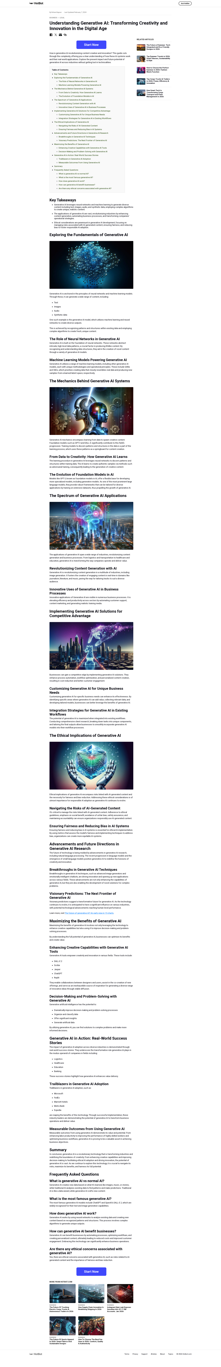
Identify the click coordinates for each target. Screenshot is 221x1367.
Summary (58, 166)
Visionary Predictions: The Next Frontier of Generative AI (83, 140)
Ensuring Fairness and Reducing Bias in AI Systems (80, 129)
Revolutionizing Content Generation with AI (77, 103)
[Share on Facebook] (50, 35)
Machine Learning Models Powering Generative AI (80, 85)
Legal (62, 18)
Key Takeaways (60, 74)
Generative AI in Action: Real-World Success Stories (76, 155)
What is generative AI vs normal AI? (74, 174)
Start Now (91, 45)
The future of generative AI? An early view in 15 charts (89, 913)
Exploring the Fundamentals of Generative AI (73, 78)
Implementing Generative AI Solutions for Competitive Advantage (82, 111)
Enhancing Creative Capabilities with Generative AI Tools (83, 148)
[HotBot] (36, 4)
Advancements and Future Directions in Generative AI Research (81, 133)
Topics (170, 1354)
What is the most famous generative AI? (76, 177)
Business (53, 18)
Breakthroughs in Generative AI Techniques (77, 137)
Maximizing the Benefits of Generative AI (71, 144)
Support (144, 1354)
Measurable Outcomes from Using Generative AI (79, 162)
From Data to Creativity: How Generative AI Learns (80, 92)
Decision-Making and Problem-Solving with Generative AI (83, 151)
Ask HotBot (185, 3)
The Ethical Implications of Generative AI (71, 122)
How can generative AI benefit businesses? (77, 185)
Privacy (135, 1354)
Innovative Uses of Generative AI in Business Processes (82, 107)
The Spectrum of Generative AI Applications (73, 100)
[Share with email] (60, 35)
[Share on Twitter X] (55, 35)
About (162, 1354)
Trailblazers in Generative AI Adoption (75, 159)
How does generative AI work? (72, 181)
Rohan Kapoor (57, 12)
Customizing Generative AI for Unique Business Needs (82, 114)
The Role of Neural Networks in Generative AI (78, 81)
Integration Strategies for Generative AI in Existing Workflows (85, 118)
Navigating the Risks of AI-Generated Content (78, 126)
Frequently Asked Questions (66, 170)
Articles (154, 1354)
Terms (126, 1354)
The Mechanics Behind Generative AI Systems (73, 89)
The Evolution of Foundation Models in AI (76, 96)
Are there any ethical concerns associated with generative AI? (85, 188)
